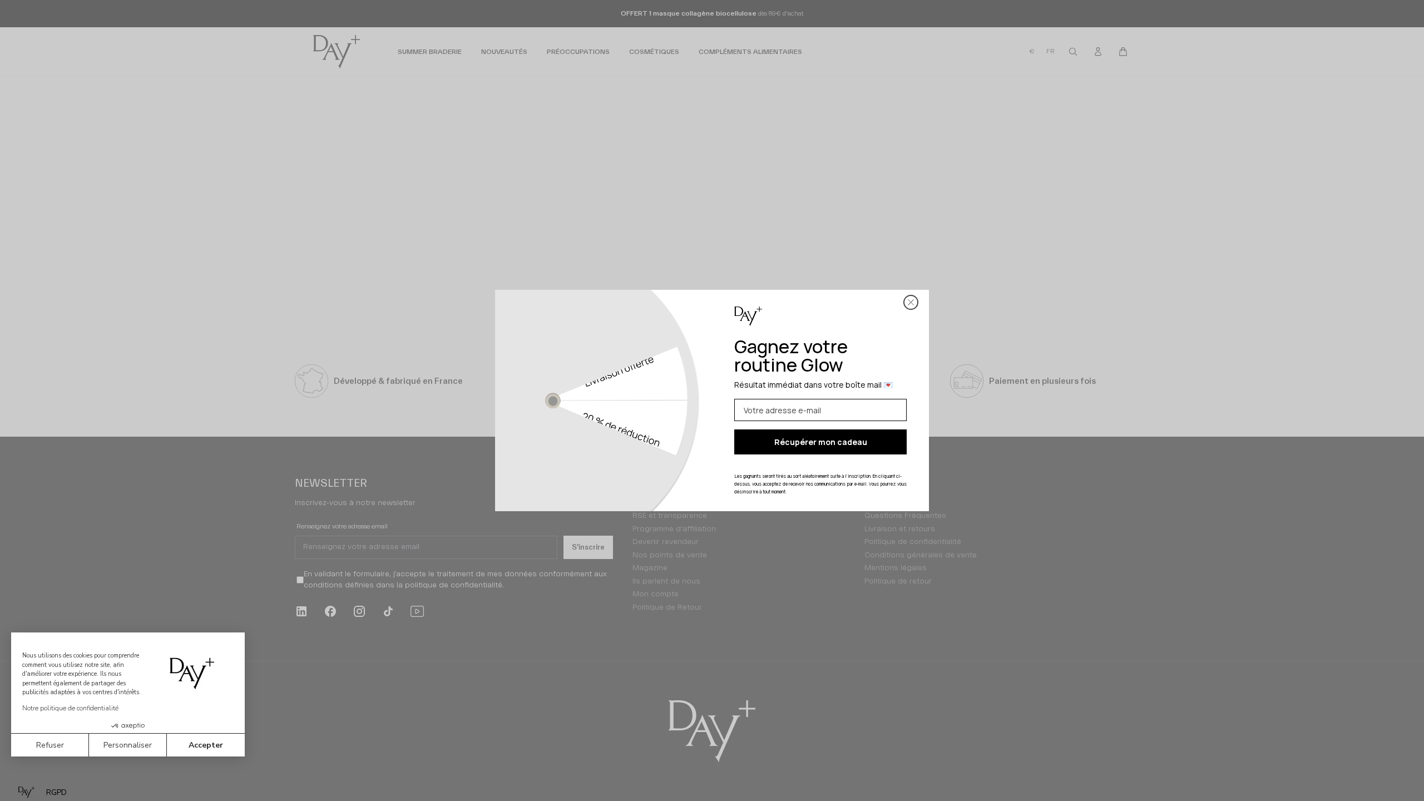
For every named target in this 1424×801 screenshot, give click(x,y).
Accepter (206, 745)
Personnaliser (127, 745)
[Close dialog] (911, 302)
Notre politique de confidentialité (70, 708)
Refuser (50, 745)
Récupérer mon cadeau (820, 442)
